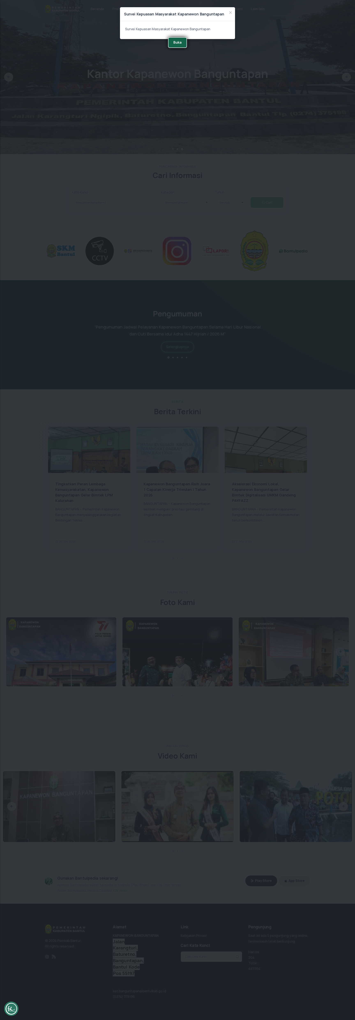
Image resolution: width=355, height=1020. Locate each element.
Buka (177, 42)
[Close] (230, 12)
